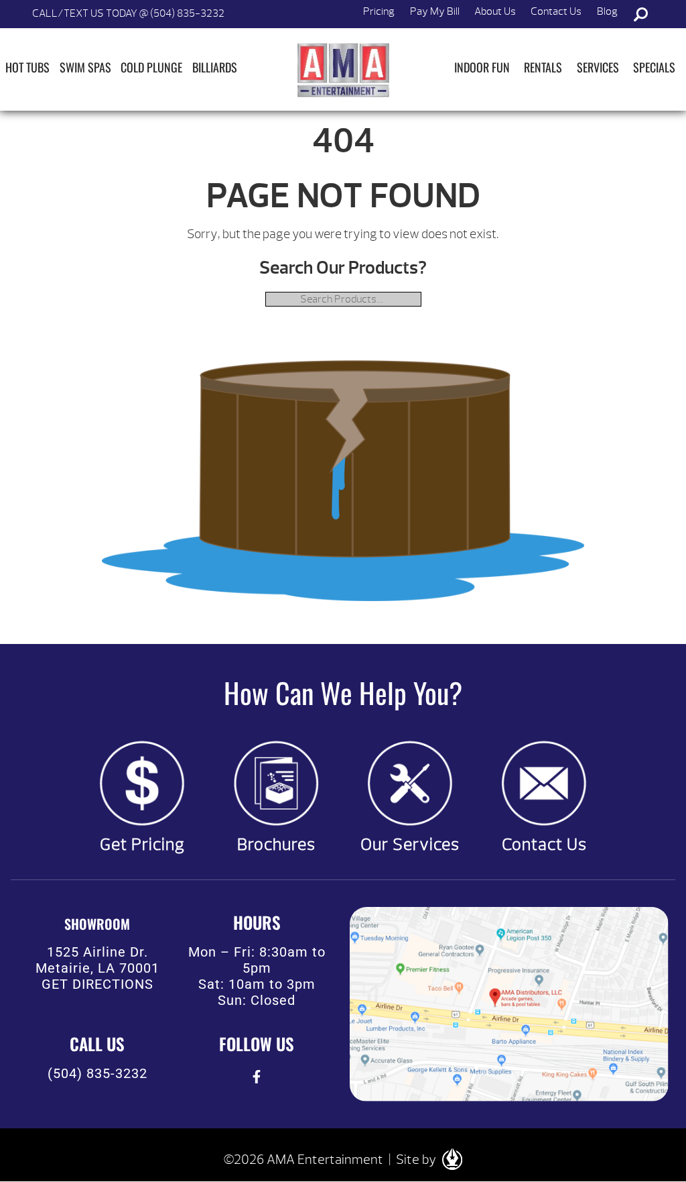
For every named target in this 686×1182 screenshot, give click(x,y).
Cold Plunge (151, 67)
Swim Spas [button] (85, 67)
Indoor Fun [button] (482, 67)
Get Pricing (142, 844)
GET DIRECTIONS (97, 984)
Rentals (543, 67)
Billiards (214, 67)
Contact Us (556, 11)
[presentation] (257, 1077)
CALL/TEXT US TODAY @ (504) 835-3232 (128, 13)
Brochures (276, 844)
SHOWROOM (97, 924)
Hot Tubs (27, 67)
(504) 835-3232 (97, 1073)
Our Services (410, 844)
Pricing (379, 11)
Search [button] (640, 14)
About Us (495, 11)
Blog (607, 11)
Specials (654, 67)
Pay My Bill (435, 11)
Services (598, 67)
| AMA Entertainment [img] (343, 69)
